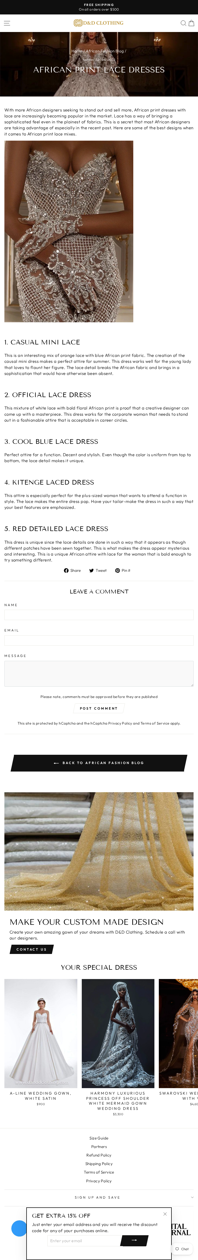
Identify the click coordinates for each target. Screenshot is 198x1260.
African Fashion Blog (105, 51)
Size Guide (98, 1138)
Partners (99, 1146)
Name (11, 605)
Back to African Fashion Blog (102, 763)
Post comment (99, 708)
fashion (88, 60)
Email (11, 630)
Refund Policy (98, 1155)
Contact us (31, 949)
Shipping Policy (99, 1163)
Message (15, 656)
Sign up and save (98, 1197)
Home (76, 51)
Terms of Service (155, 723)
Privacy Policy (120, 723)
